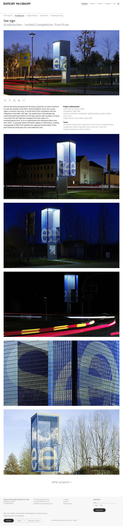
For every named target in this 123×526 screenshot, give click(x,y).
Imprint (65, 501)
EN (118, 3)
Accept (8, 521)
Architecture (19, 15)
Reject (19, 521)
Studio (99, 3)
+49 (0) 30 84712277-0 (42, 499)
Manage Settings (33, 521)
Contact (108, 3)
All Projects (8, 15)
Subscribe (99, 510)
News (92, 3)
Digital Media (32, 15)
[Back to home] (17, 3)
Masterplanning (57, 15)
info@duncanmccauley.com (42, 504)
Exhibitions (44, 15)
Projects (85, 3)
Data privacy (67, 504)
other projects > (61, 482)
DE (114, 3)
